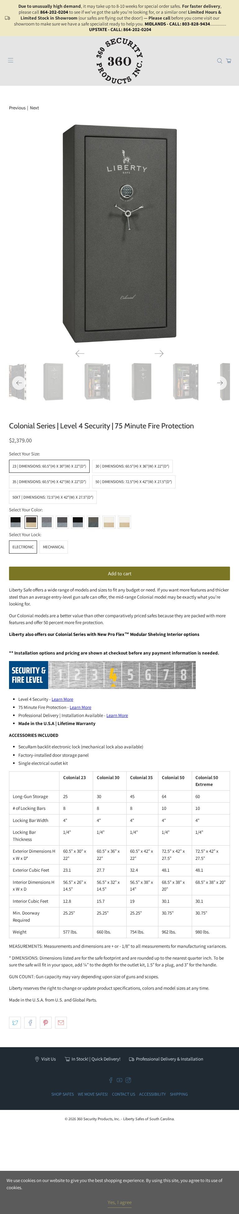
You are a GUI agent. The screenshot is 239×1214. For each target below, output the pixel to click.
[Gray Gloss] (93, 522)
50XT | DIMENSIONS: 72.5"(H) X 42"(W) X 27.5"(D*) (52, 497)
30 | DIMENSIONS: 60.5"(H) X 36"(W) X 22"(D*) (132, 466)
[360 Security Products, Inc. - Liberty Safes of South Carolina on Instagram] (128, 1081)
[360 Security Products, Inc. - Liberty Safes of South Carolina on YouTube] (119, 1081)
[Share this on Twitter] (15, 1023)
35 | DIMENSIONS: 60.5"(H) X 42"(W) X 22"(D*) (49, 481)
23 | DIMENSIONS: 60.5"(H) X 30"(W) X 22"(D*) (49, 466)
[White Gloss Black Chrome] (108, 522)
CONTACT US (123, 1094)
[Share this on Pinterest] (46, 1023)
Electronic (23, 547)
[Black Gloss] (77, 522)
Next (34, 108)
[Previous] (80, 353)
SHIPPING (179, 1094)
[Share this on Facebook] (30, 1023)
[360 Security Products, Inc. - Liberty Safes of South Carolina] (119, 61)
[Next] (159, 353)
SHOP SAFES (62, 1094)
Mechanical (53, 547)
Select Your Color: (26, 510)
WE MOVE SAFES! (93, 1094)
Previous (17, 108)
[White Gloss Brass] (124, 522)
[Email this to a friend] (61, 1023)
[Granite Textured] (46, 522)
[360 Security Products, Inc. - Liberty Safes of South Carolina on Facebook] (111, 1081)
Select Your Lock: (25, 534)
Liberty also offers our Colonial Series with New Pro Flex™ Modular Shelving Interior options (104, 634)
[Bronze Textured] (31, 522)
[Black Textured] (15, 522)
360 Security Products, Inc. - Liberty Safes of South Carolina (125, 1118)
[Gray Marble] (62, 522)
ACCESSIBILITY (152, 1094)
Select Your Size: (24, 454)
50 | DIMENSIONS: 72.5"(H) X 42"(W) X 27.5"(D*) (134, 481)
